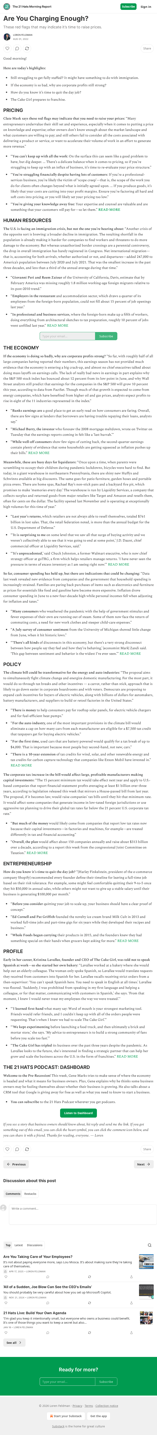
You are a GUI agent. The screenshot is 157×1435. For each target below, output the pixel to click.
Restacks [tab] (30, 1194)
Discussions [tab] (34, 1245)
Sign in (146, 7)
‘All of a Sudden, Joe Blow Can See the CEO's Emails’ (47, 1287)
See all (12, 1342)
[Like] (7, 48)
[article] (78, 1266)
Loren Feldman (23, 34)
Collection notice (106, 1406)
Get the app (98, 1416)
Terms (89, 1406)
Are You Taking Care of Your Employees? (38, 1257)
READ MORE (109, 209)
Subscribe (128, 6)
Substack (58, 1426)
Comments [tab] (13, 1194)
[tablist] (21, 1194)
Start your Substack (68, 1416)
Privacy (77, 1406)
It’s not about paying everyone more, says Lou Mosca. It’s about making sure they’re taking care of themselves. (67, 1264)
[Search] (150, 1245)
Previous (19, 1164)
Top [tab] (8, 1245)
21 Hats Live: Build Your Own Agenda (34, 1313)
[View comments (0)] (17, 48)
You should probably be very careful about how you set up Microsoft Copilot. (57, 1292)
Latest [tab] (19, 1245)
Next (141, 1164)
